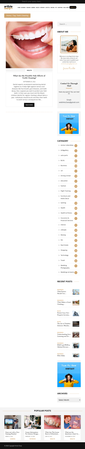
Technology (64, 255)
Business (23, 7)
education (64, 181)
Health (37, 7)
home (19, 7)
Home (8, 15)
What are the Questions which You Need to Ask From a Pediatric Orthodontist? (72, 433)
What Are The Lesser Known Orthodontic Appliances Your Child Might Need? (52, 433)
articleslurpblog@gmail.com (69, 64)
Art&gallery (64, 150)
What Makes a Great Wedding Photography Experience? (64, 303)
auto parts (64, 155)
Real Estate (66, 7)
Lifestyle (47, 7)
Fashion (28, 7)
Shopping (60, 7)
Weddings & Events (67, 272)
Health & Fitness (66, 213)
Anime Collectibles (67, 145)
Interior (42, 7)
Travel (63, 260)
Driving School (66, 176)
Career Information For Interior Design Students (31, 433)
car (62, 171)
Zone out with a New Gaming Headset (12, 433)
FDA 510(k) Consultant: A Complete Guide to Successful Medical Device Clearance (63, 357)
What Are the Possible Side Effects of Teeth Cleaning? (29, 77)
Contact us (73, 7)
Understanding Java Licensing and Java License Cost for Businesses (63, 335)
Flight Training (66, 191)
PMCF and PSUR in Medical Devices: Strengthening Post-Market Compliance (63, 346)
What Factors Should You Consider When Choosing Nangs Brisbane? (62, 293)
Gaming (33, 7)
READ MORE (29, 105)
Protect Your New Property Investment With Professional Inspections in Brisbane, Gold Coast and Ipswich (64, 314)
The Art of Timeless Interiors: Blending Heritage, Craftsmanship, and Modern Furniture (63, 325)
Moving (53, 7)
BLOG (62, 160)
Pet (56, 7)
